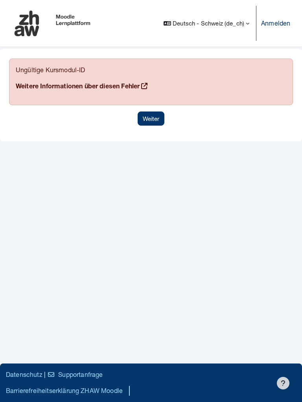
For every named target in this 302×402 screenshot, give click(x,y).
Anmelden (275, 23)
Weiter (151, 118)
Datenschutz (24, 374)
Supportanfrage (80, 374)
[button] (206, 23)
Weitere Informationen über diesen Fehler (78, 87)
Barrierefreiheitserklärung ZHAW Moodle (64, 390)
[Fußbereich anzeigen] (283, 383)
